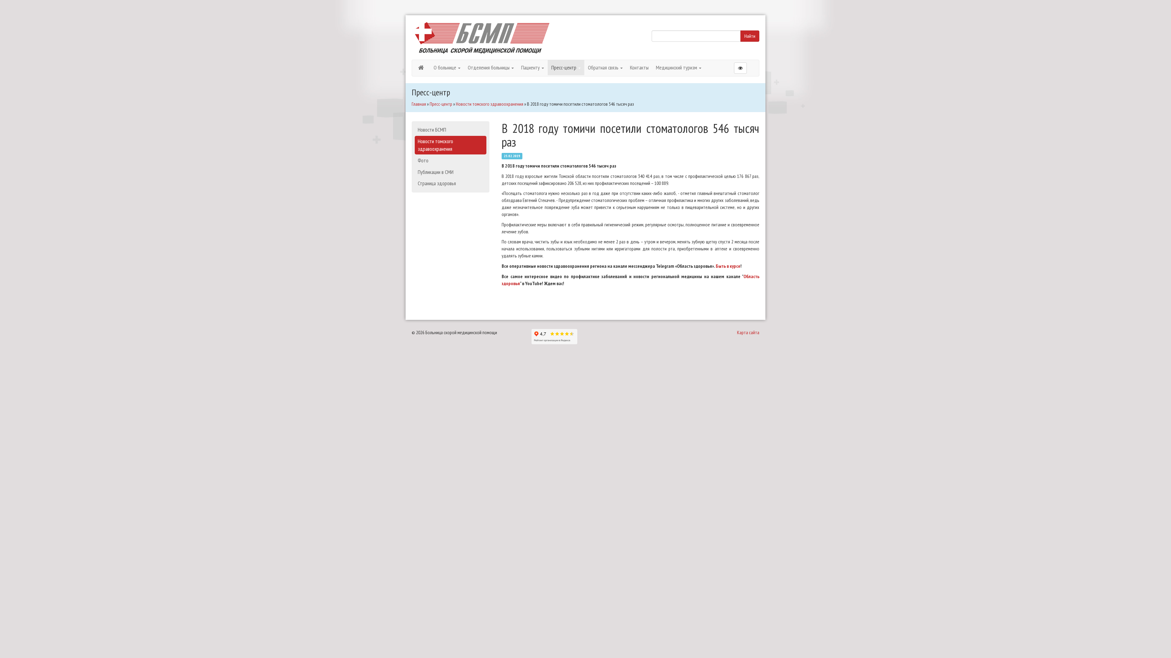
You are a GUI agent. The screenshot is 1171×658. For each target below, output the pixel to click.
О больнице (445, 67)
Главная (419, 104)
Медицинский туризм (677, 67)
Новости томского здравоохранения (489, 104)
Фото (423, 160)
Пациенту (531, 67)
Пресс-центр (564, 67)
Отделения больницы (489, 67)
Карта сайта (748, 332)
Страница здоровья (437, 183)
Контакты (639, 67)
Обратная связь (604, 67)
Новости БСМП (432, 129)
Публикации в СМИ (435, 171)
